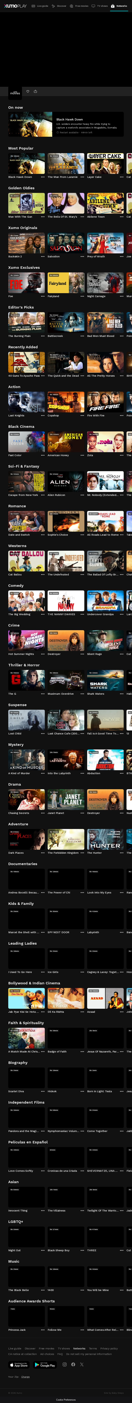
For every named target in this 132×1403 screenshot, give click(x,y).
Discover (61, 6)
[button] (66, 124)
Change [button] (25, 1376)
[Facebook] (73, 1364)
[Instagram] (64, 1364)
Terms (93, 1348)
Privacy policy (109, 1348)
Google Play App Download (45, 1365)
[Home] (15, 6)
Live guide (42, 6)
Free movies (81, 6)
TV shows (102, 6)
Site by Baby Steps (114, 1393)
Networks (122, 6)
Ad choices (47, 1354)
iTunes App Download (19, 1365)
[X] (81, 1364)
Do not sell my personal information (89, 1354)
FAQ (60, 1354)
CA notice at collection (22, 1354)
